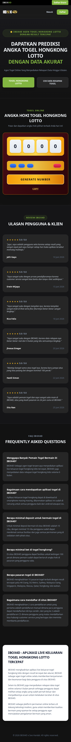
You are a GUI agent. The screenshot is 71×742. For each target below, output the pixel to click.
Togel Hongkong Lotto (18, 82)
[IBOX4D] (10, 12)
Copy (35, 189)
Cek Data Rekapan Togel (52, 82)
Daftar (62, 12)
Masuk (49, 12)
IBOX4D (11, 669)
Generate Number (36, 179)
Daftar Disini (60, 2)
